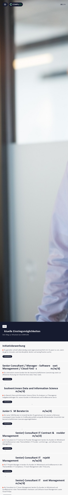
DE (62, 4)
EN (64, 4)
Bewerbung (8, 356)
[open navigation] (5, 4)
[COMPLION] (16, 4)
